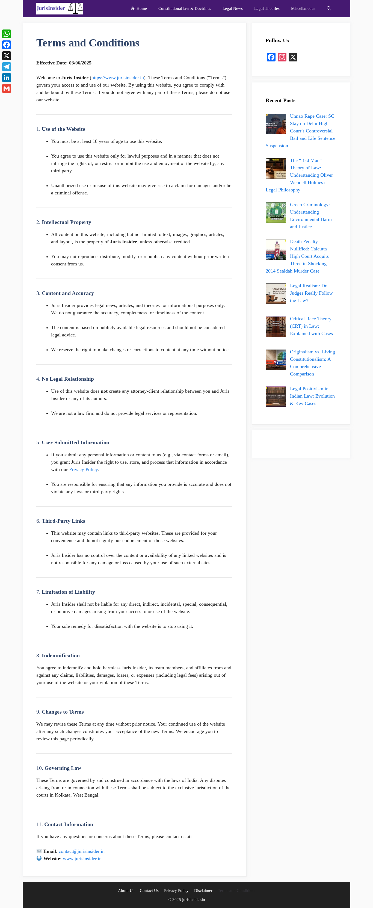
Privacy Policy (176, 890)
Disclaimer (203, 890)
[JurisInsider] (59, 8)
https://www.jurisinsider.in (117, 77)
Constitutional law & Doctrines (184, 8)
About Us (126, 890)
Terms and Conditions (236, 890)
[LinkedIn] (6, 77)
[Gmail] (6, 88)
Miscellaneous (303, 8)
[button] (329, 8)
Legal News (233, 8)
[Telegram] (6, 66)
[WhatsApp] (6, 33)
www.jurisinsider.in (82, 858)
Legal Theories (267, 8)
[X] (6, 55)
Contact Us (149, 890)
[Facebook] (6, 44)
